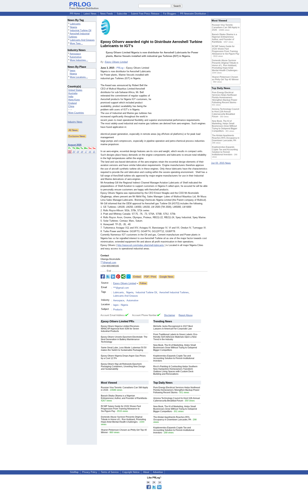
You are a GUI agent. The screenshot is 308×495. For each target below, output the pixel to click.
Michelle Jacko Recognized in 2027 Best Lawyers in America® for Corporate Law (173, 327)
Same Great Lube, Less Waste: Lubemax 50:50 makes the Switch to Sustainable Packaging (124, 348)
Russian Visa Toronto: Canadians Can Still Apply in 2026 (226, 27)
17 (86, 151)
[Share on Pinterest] (118, 276)
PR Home (75, 13)
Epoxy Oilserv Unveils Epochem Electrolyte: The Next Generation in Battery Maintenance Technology (124, 339)
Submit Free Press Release (145, 13)
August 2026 (74, 144)
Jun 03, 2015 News (221, 163)
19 (77, 151)
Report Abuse (185, 315)
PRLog (119, 67)
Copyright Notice (130, 472)
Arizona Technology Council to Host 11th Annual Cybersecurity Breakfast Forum (176, 399)
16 (90, 151)
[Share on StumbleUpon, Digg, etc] (123, 276)
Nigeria (73, 27)
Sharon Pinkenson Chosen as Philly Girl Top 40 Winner (225, 78)
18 (82, 151)
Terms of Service (110, 472)
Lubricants (75, 23)
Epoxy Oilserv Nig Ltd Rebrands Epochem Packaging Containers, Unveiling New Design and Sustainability (123, 366)
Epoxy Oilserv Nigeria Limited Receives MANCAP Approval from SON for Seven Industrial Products (120, 328)
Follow (143, 283)
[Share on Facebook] (103, 276)
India (70, 96)
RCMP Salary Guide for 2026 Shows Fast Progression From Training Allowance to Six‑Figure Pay (121, 408)
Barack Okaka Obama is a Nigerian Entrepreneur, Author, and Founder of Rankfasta (124, 396)
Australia (72, 93)
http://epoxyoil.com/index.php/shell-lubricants (140, 245)
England (72, 103)
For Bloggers (169, 13)
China (71, 106)
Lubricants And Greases (82, 40)
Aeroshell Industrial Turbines (174, 292)
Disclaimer (169, 315)
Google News (166, 276)
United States (75, 90)
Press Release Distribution (84, 8)
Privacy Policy (89, 472)
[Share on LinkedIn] (113, 276)
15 (94, 151)
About (146, 472)
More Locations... (79, 77)
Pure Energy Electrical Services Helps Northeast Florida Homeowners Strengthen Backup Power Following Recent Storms (176, 390)
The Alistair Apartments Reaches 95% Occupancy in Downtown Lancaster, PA (172, 418)
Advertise (158, 472)
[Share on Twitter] (108, 276)
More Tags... (76, 43)
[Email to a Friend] (128, 276)
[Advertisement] (180, 92)
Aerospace (75, 53)
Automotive (75, 57)
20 (74, 151)
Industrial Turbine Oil (80, 30)
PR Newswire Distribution (193, 13)
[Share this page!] (154, 488)
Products (117, 309)
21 (69, 151)
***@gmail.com (108, 262)
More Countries (76, 112)
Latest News (90, 13)
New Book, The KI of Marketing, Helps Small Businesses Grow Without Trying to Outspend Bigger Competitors (175, 347)
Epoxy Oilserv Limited (116, 62)
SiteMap (74, 472)
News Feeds (106, 13)
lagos (72, 70)
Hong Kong (74, 99)
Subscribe (122, 13)
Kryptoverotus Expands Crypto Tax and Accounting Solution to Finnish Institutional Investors (173, 358)
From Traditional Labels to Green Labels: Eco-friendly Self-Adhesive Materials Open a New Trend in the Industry (175, 337)
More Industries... (79, 60)
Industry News (75, 121)
